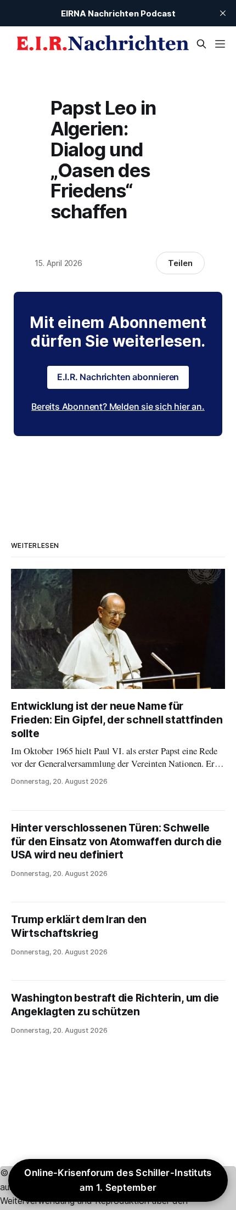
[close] (223, 13)
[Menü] (220, 44)
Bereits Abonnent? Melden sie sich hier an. (118, 406)
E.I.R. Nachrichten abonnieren (118, 376)
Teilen (180, 263)
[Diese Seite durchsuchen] (201, 44)
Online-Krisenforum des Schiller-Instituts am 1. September (117, 1180)
